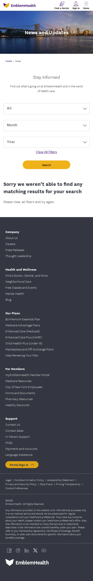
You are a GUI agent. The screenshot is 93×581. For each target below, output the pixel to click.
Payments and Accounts (21, 448)
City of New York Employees (23, 386)
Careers (10, 243)
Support (11, 418)
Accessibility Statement (61, 480)
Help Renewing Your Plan (21, 355)
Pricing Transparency (68, 484)
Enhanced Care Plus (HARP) (23, 337)
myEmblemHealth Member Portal (27, 374)
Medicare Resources (18, 380)
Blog (8, 299)
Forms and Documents (20, 392)
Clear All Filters (46, 152)
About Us (11, 237)
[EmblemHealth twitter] (35, 550)
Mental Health (14, 293)
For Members (15, 368)
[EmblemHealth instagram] (18, 550)
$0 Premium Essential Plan (22, 319)
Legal (8, 480)
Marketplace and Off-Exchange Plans (29, 349)
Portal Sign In (20, 464)
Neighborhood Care (18, 281)
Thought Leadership (18, 255)
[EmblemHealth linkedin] (26, 550)
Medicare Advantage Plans (22, 325)
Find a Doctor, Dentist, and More (26, 275)
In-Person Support (17, 436)
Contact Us (12, 424)
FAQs (8, 442)
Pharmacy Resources (19, 398)
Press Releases (14, 249)
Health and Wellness (20, 269)
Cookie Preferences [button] (16, 488)
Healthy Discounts (17, 404)
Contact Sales (14, 430)
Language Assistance (18, 454)
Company (12, 231)
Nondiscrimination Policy (29, 480)
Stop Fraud (46, 484)
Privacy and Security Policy (21, 484)
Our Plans (12, 312)
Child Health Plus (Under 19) (23, 343)
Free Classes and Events (21, 287)
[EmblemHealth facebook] (9, 550)
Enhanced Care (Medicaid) (22, 331)
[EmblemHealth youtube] (44, 550)
